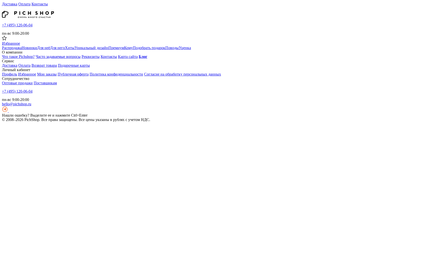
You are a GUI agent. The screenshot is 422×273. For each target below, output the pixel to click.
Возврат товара (44, 65)
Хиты (69, 48)
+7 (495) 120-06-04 (17, 25)
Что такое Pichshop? (18, 57)
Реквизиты (91, 57)
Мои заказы (47, 74)
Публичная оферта (73, 74)
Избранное (27, 74)
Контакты (40, 4)
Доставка (9, 4)
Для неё (43, 48)
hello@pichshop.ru (16, 104)
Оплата (24, 4)
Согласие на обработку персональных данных (182, 74)
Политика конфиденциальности (116, 74)
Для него (57, 48)
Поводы (172, 48)
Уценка (185, 48)
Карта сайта (128, 57)
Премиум (116, 48)
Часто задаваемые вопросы (58, 57)
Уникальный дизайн (91, 48)
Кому (128, 48)
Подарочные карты (74, 65)
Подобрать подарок (149, 48)
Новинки (29, 48)
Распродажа (12, 48)
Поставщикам (45, 83)
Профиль (9, 74)
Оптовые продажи (17, 83)
